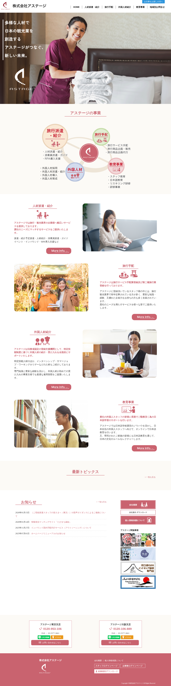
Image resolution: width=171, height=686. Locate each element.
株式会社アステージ (136, 683)
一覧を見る (151, 477)
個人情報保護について (114, 661)
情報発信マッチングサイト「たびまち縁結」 (51, 522)
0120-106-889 (122, 628)
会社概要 (98, 661)
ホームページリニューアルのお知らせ (48, 533)
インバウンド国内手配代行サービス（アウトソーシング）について (61, 528)
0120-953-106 (52, 628)
